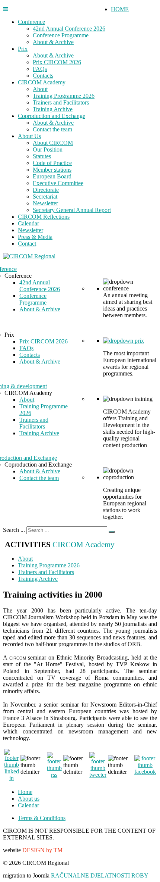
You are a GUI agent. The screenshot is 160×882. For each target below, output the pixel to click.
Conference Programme (61, 35)
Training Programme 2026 (64, 96)
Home (25, 792)
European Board (52, 176)
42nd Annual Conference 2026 (69, 28)
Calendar (28, 223)
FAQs (40, 69)
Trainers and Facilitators (61, 102)
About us (28, 798)
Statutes (42, 156)
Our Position (48, 149)
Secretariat (45, 196)
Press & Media (35, 237)
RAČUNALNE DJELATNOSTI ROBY (99, 875)
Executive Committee (58, 183)
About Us (29, 136)
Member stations (52, 169)
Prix (23, 49)
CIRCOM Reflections (44, 217)
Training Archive (53, 109)
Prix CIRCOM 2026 (57, 62)
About (40, 89)
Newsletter (45, 203)
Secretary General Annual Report (72, 210)
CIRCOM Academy (41, 82)
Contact (27, 243)
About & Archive (53, 42)
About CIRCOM (53, 143)
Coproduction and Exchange (51, 116)
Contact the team (52, 129)
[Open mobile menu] (5, 9)
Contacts (43, 75)
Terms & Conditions (41, 818)
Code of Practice (52, 163)
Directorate (46, 190)
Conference (31, 22)
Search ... (14, 530)
